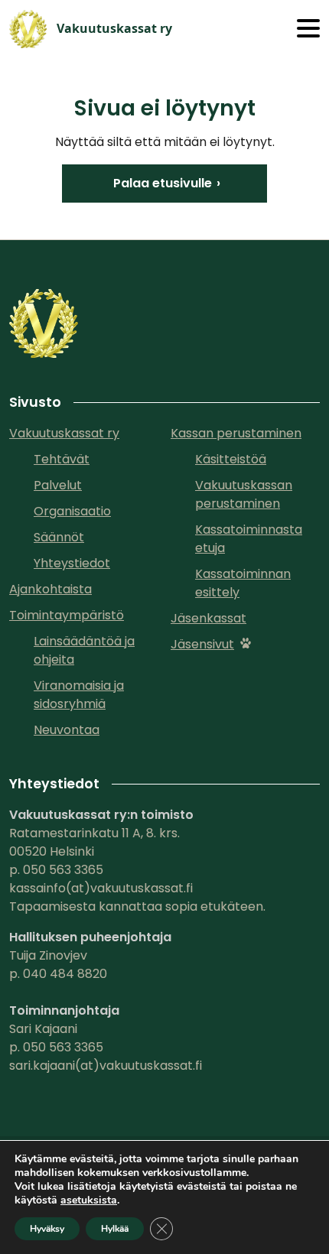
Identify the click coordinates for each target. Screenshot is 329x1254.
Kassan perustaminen (236, 433)
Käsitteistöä (230, 459)
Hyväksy (47, 1229)
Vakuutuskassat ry (64, 433)
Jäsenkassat (208, 618)
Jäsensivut (202, 644)
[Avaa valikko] (308, 29)
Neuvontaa (66, 730)
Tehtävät (62, 459)
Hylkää (115, 1229)
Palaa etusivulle (162, 183)
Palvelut (58, 485)
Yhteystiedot (72, 563)
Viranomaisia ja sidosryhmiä (79, 695)
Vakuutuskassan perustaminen (243, 494)
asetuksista (88, 1200)
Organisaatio (72, 511)
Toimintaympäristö (66, 615)
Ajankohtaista (50, 589)
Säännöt (59, 537)
